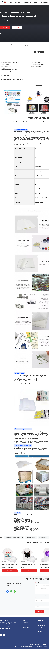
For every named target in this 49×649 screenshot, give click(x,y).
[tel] (18, 591)
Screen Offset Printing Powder (42, 628)
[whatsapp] (11, 591)
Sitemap (31, 644)
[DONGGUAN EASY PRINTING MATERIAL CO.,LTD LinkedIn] (4, 635)
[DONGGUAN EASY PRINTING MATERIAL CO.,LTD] (4, 2)
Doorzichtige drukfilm (31, 537)
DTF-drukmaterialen (41, 625)
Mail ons (17, 27)
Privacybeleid (44, 644)
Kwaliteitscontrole (26, 627)
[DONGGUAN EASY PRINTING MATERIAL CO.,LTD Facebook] (1, 635)
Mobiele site (37, 644)
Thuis (1, 6)
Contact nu (39, 611)
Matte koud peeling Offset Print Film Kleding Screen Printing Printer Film (9, 566)
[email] (7, 591)
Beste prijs (5, 27)
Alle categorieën (41, 631)
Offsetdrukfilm (12, 6)
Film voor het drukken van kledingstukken (14, 537)
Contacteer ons (25, 629)
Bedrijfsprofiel (25, 622)
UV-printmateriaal (41, 622)
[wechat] (15, 591)
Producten (6, 6)
